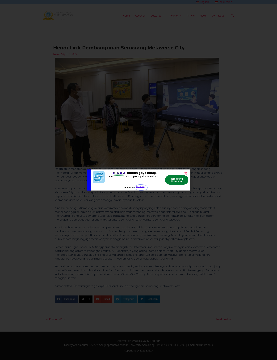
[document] (138, 180)
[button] (186, 174)
